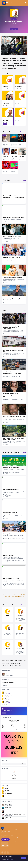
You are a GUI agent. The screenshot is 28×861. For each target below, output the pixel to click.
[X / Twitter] (14, 764)
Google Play (5, 845)
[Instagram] (22, 764)
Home (16, 829)
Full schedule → (5, 704)
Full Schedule (23, 73)
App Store (5, 842)
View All (24, 180)
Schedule (17, 833)
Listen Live (14, 29)
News (16, 831)
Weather (16, 841)
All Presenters (23, 604)
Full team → (4, 797)
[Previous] (3, 45)
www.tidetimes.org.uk (14, 729)
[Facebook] (6, 764)
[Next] (25, 45)
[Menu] (25, 3)
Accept (24, 857)
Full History (23, 131)
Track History (17, 837)
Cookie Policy (10, 859)
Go (4, 712)
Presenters (17, 835)
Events (16, 839)
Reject (18, 857)
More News (23, 310)
